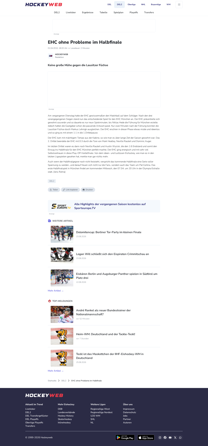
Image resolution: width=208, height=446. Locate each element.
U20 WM (95, 415)
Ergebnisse (87, 12)
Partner (127, 419)
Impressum (129, 409)
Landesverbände (66, 412)
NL (92, 422)
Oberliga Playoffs (34, 422)
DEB (60, 409)
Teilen (55, 189)
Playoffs (134, 12)
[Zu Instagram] (160, 437)
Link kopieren (72, 189)
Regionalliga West (100, 409)
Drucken (89, 189)
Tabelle (103, 12)
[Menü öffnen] (179, 4)
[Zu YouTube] (170, 437)
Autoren (127, 422)
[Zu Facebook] (165, 437)
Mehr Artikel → (56, 290)
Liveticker (71, 12)
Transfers (149, 12)
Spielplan (118, 12)
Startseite (52, 380)
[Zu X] (175, 437)
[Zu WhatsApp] (180, 437)
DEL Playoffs (31, 419)
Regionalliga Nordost (101, 412)
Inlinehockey (64, 422)
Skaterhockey (65, 419)
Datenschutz (129, 412)
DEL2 (57, 12)
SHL (93, 419)
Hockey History (65, 415)
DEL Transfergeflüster (36, 415)
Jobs (125, 415)
